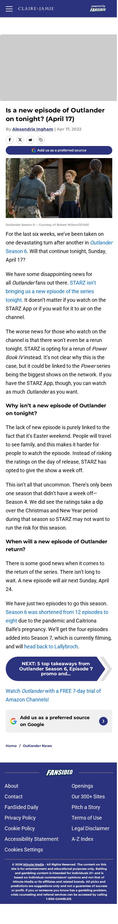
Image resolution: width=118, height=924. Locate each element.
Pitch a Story (86, 807)
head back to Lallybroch (51, 646)
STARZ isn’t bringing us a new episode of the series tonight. (51, 291)
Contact (14, 796)
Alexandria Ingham (32, 129)
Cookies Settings (24, 850)
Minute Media (33, 864)
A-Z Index (82, 839)
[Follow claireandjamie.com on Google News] (103, 721)
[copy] (41, 140)
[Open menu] (9, 8)
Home (11, 746)
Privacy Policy (20, 818)
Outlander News (37, 746)
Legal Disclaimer (90, 828)
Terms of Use (87, 818)
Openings (82, 786)
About (11, 786)
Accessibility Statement (31, 839)
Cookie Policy (20, 828)
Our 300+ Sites (88, 796)
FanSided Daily (21, 807)
